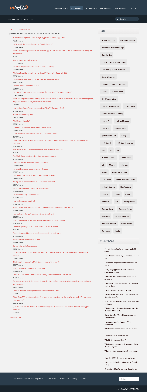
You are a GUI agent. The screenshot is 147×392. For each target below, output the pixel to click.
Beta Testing (107, 55)
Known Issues (126, 157)
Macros (112, 165)
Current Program (108, 77)
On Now (105, 194)
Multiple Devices (108, 187)
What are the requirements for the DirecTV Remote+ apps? (36, 79)
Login (132, 8)
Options (117, 194)
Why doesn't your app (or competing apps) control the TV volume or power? (42, 92)
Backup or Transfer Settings (113, 47)
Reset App (106, 231)
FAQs (12, 29)
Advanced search (61, 8)
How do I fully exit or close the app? (27, 239)
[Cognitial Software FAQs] (19, 7)
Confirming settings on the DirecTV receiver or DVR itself (35, 227)
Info (103, 150)
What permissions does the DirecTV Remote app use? (34, 182)
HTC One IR (106, 143)
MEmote (124, 165)
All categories (76, 8)
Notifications (125, 187)
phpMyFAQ (129, 389)
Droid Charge (130, 106)
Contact (83, 379)
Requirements (126, 223)
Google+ (125, 135)
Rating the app (129, 201)
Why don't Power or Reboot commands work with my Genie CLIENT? (40, 150)
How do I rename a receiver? (24, 201)
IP (111, 150)
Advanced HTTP (108, 40)
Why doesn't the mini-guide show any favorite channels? (34, 175)
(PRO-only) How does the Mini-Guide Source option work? (36, 262)
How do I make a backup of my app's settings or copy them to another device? (43, 207)
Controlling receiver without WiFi (115, 69)
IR (118, 150)
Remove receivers (122, 216)
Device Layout (117, 91)
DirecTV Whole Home (110, 106)
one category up (14, 317)
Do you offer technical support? (25, 246)
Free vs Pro (106, 121)
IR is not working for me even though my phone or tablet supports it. (39, 38)
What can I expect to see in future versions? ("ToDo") (33, 66)
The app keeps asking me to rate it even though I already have (37, 233)
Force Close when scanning (112, 113)
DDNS (104, 91)
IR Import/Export (108, 157)
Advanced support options (23, 114)
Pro (116, 201)
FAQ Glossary (72, 379)
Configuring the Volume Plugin (114, 62)
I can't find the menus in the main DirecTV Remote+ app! (35, 134)
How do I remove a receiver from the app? (29, 268)
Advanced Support (127, 40)
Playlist (128, 194)
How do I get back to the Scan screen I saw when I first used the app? (39, 220)
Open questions (120, 8)
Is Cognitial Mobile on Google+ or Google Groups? (33, 44)
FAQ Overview (51, 379)
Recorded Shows (125, 209)
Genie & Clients (120, 128)
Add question (105, 8)
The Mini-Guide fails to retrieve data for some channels (34, 156)
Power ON (106, 201)
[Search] (117, 19)
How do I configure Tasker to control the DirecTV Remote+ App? (38, 108)
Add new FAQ (91, 8)
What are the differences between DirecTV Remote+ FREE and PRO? (40, 73)
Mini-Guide (106, 179)
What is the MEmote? (21, 121)
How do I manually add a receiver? (26, 194)
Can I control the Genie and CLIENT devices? (30, 162)
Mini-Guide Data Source (125, 179)
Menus (104, 172)
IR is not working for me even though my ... (121, 369)
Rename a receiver (109, 223)
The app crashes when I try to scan (26, 86)
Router (117, 231)
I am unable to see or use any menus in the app (30, 169)
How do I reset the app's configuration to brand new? (33, 214)
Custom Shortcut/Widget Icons (114, 84)
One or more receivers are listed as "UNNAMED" (32, 127)
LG (103, 165)
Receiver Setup (107, 209)
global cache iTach (109, 135)
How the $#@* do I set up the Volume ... (120, 358)
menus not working (119, 172)
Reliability (106, 216)
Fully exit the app (122, 121)
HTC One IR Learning (125, 143)
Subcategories (24, 29)
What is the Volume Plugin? (115, 340)
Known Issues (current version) (25, 60)
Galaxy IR (105, 128)
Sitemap (62, 379)
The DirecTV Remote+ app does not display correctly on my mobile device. (42, 275)
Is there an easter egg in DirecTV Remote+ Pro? (31, 188)
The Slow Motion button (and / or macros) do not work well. (36, 290)
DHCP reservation (109, 99)
